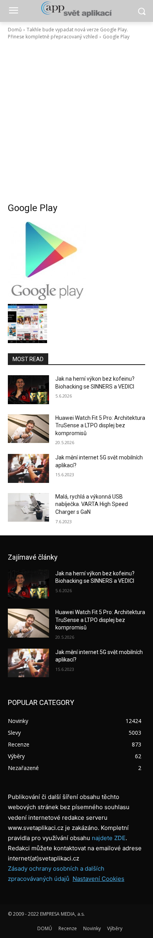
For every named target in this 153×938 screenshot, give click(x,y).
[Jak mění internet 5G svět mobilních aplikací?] (28, 468)
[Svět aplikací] (76, 9)
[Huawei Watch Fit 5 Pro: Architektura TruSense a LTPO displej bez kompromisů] (28, 428)
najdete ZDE (109, 838)
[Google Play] (76, 261)
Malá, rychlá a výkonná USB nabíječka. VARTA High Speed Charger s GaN (91, 504)
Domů (15, 29)
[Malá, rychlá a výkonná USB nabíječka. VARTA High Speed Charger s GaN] (28, 507)
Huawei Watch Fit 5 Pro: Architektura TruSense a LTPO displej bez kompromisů (100, 425)
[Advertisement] (76, 121)
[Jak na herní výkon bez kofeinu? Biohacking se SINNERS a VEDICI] (28, 389)
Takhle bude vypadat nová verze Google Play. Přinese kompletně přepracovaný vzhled (68, 33)
